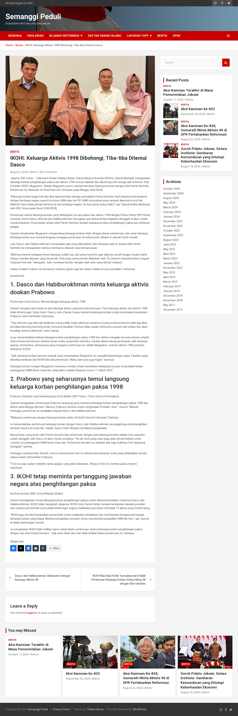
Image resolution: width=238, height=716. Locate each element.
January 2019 (171, 291)
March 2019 (170, 281)
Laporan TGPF (138, 35)
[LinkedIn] (28, 548)
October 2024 (171, 188)
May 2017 (169, 305)
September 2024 (173, 193)
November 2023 (173, 226)
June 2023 (169, 244)
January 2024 (171, 216)
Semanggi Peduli (33, 16)
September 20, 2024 (193, 114)
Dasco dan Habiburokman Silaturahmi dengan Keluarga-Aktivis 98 (42, 577)
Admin (34, 172)
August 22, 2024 (190, 139)
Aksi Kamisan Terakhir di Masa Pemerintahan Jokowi (188, 92)
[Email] (36, 548)
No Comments (48, 172)
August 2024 (171, 198)
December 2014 (172, 309)
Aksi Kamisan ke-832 (198, 109)
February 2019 (172, 286)
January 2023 (171, 263)
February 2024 (172, 212)
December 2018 (172, 295)
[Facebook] (13, 548)
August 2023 (171, 240)
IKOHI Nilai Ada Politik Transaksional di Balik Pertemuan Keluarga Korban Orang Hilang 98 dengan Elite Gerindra (118, 579)
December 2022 (172, 267)
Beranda (15, 35)
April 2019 (169, 277)
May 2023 (169, 249)
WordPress (139, 709)
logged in (32, 612)
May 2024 (169, 202)
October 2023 (171, 230)
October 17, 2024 (173, 99)
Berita (162, 35)
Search (226, 63)
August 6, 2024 (19, 172)
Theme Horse (95, 709)
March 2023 (170, 258)
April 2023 (169, 254)
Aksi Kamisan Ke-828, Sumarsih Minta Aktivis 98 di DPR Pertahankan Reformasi (204, 130)
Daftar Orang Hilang (104, 35)
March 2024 (170, 207)
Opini (176, 35)
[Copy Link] (43, 548)
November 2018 (173, 300)
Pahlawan (35, 35)
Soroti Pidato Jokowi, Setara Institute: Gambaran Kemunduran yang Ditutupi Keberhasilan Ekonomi (204, 155)
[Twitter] (21, 548)
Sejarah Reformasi (64, 35)
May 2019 (169, 272)
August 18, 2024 (190, 166)
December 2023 (172, 221)
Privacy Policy (61, 709)
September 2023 (173, 235)
